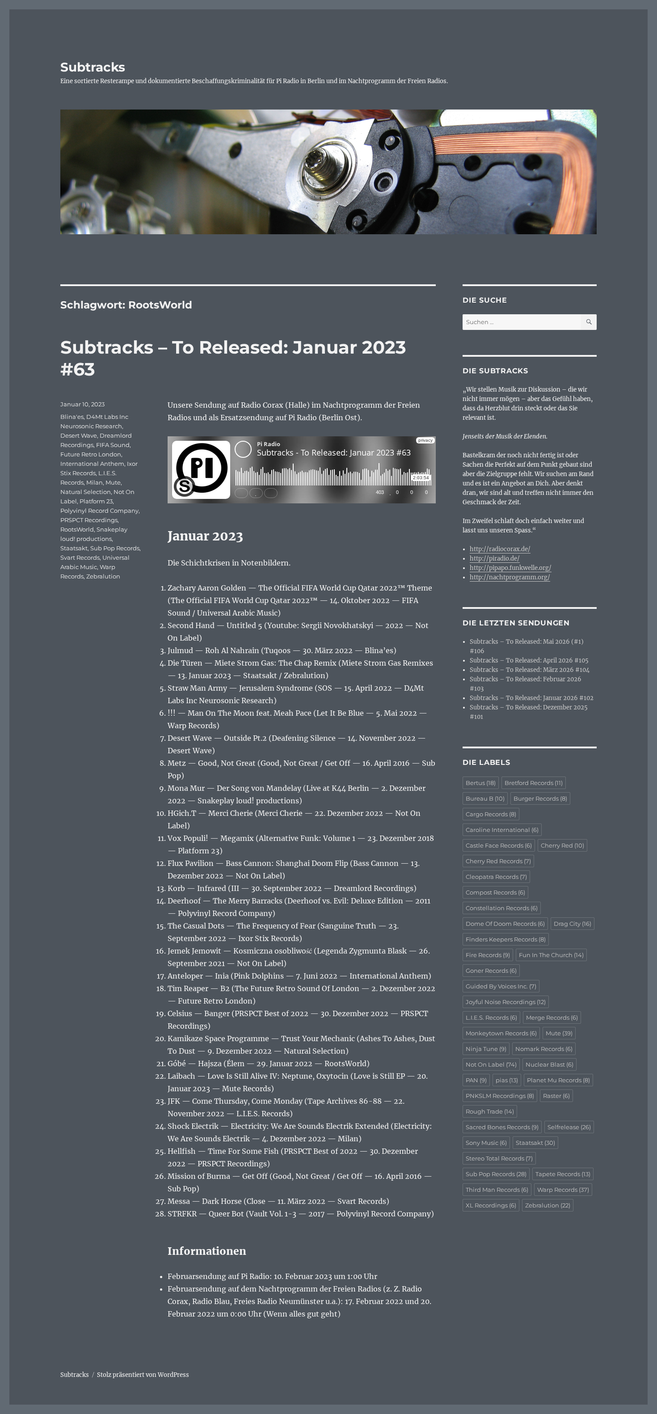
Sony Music (486, 1142)
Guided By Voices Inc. (501, 986)
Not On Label (491, 1064)
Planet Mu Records (558, 1080)
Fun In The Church (551, 954)
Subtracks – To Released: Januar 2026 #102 (532, 698)
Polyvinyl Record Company (99, 510)
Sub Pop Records (114, 548)
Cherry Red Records (498, 861)
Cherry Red (562, 845)
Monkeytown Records (501, 1033)
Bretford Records (534, 782)
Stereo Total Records (499, 1158)
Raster (556, 1095)
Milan (94, 482)
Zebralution (103, 576)
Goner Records (491, 970)
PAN (476, 1080)
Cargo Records (491, 814)
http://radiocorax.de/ (500, 549)
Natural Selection (85, 491)
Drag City (572, 923)
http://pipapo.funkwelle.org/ (511, 568)
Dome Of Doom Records (505, 923)
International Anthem (92, 463)
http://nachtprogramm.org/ (510, 577)
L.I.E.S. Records (491, 1017)
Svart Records (80, 557)
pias (507, 1080)
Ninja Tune (486, 1048)
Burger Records (540, 798)
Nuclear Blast (549, 1064)
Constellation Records (502, 908)
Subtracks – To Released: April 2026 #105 (529, 660)
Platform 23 (96, 501)
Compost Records (495, 892)
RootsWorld (77, 529)
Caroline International (502, 829)
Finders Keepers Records (506, 939)
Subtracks (92, 67)
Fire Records (488, 954)
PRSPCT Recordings (89, 519)
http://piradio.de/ (495, 558)
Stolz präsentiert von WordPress (143, 1375)
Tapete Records (562, 1174)
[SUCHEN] (589, 322)
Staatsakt (74, 548)
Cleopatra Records (496, 876)
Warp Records (563, 1189)
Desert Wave (78, 435)
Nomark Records (544, 1048)
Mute (113, 482)
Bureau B (485, 798)
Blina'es (72, 416)
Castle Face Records (499, 845)
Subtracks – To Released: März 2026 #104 (530, 670)
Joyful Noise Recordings (506, 1001)
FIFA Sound (113, 444)
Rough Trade (490, 1111)
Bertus (481, 782)
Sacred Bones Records (502, 1127)
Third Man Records (497, 1189)
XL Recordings (491, 1205)
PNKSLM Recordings (500, 1095)
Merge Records (552, 1017)
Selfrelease (569, 1127)
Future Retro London (90, 454)
